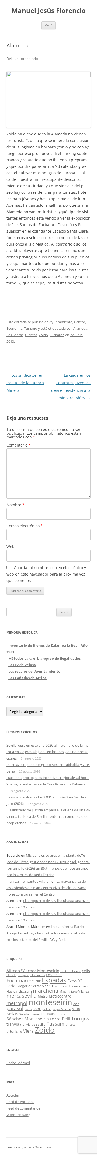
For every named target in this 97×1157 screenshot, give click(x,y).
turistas (31, 334)
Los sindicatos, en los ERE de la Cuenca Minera (25, 383)
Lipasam (25, 991)
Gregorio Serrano (30, 986)
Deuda (11, 975)
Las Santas (14, 334)
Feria (10, 985)
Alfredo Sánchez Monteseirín (32, 970)
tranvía (12, 1024)
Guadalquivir (71, 986)
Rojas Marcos (62, 1009)
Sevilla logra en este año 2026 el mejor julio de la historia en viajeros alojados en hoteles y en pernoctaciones (47, 752)
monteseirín (50, 1002)
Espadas (54, 979)
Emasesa (54, 974)
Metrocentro (60, 996)
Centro (79, 321)
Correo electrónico (24, 525)
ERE (38, 981)
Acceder (12, 1095)
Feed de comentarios (23, 1108)
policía (46, 1009)
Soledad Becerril (30, 1014)
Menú (48, 25)
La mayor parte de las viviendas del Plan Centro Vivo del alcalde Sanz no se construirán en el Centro (46, 888)
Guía (85, 986)
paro (28, 1009)
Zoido (43, 334)
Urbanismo (14, 1031)
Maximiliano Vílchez (74, 991)
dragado (23, 975)
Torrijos (80, 1018)
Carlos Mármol (18, 1062)
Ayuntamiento (60, 321)
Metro (43, 996)
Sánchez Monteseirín (27, 1019)
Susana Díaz (54, 1013)
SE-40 (76, 1009)
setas (12, 1013)
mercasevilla (21, 995)
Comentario (18, 445)
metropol (16, 1003)
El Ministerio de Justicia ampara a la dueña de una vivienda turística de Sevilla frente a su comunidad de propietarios (48, 816)
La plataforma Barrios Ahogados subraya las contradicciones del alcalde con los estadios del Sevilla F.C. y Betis (45, 933)
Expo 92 (74, 981)
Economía (14, 328)
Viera (28, 1031)
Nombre (15, 504)
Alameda (80, 328)
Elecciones (37, 975)
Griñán (52, 985)
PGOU (37, 1009)
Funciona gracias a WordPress (29, 1147)
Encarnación (20, 980)
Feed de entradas (20, 1101)
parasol (14, 1008)
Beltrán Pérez (70, 971)
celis (86, 970)
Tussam (55, 1023)
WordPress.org (18, 1114)
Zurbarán (57, 334)
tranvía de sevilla (33, 1024)
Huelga (11, 991)
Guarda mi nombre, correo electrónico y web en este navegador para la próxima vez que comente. (46, 574)
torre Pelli (60, 1019)
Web (10, 546)
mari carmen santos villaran (28, 881)
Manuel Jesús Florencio (49, 10)
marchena (45, 990)
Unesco (70, 1024)
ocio (76, 1004)
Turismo (30, 328)
